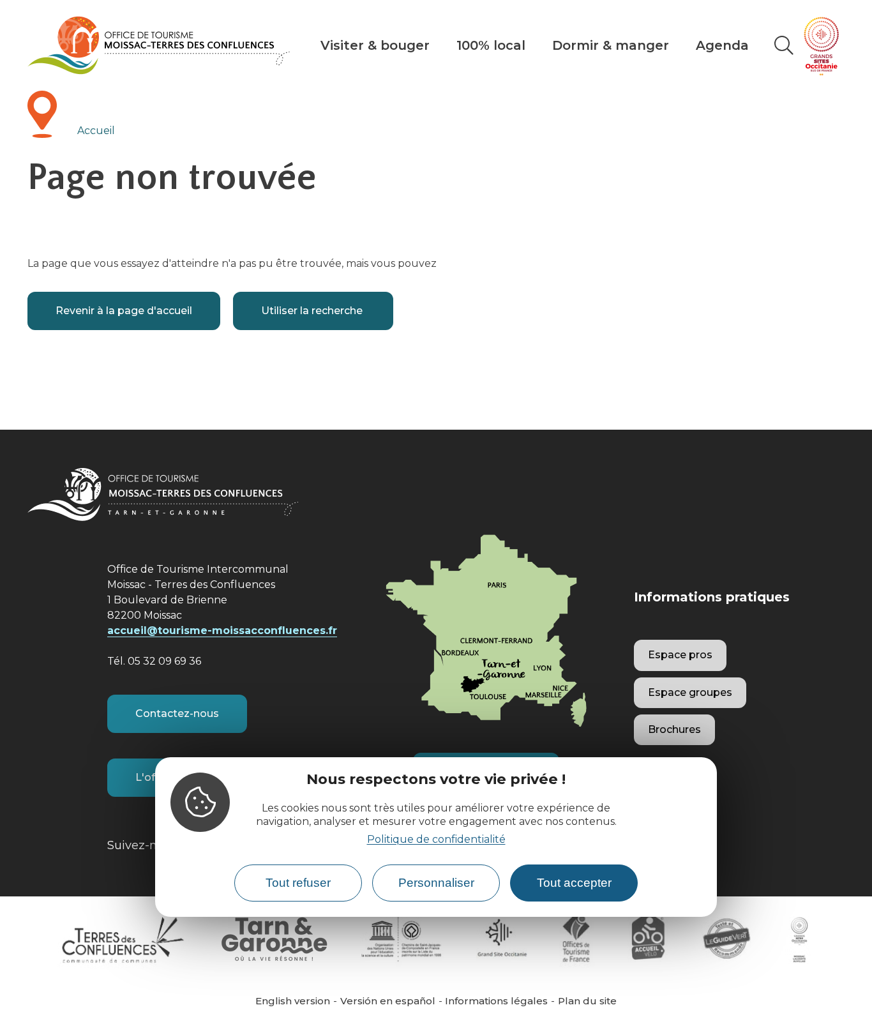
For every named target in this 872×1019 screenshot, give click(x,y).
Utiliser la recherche (313, 311)
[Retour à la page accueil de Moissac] (158, 45)
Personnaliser (436, 882)
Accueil (96, 131)
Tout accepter (574, 882)
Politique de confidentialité (436, 840)
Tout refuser (298, 882)
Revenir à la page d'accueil (124, 311)
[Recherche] (783, 45)
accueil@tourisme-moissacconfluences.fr (222, 630)
